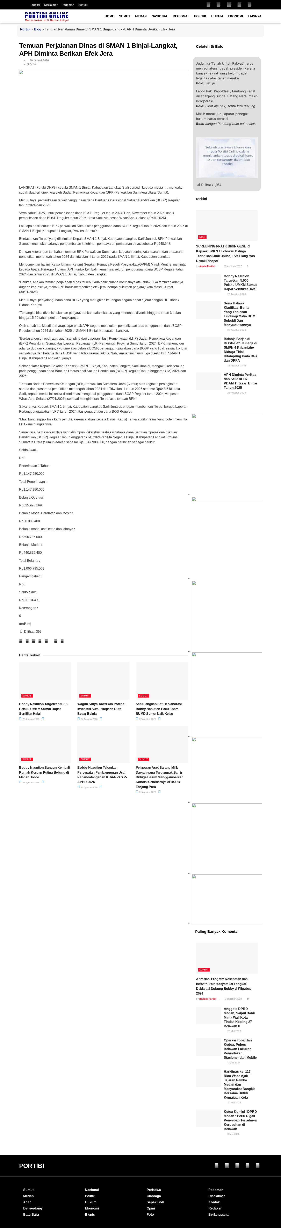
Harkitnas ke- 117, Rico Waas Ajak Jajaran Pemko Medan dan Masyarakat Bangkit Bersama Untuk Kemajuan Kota (239, 1084)
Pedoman (68, 4)
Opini (151, 1208)
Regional (181, 16)
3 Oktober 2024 (233, 998)
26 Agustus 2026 (30, 719)
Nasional (160, 16)
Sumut (124, 16)
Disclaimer (51, 4)
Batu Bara (31, 1214)
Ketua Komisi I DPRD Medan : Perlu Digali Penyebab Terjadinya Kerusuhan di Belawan (240, 1120)
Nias (202, 237)
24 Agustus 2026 (89, 719)
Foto (150, 1214)
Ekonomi (235, 16)
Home (109, 16)
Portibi (25, 29)
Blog (37, 29)
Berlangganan (219, 1214)
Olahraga (154, 1196)
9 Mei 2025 (233, 1134)
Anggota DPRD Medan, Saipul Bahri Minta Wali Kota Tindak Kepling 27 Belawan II (239, 1017)
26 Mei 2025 (234, 1031)
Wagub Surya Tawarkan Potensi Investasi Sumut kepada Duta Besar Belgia (101, 708)
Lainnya (254, 16)
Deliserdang (32, 1208)
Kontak (82, 4)
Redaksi (34, 4)
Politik (200, 16)
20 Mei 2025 (234, 1102)
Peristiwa (154, 1190)
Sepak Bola (156, 1202)
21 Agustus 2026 (30, 782)
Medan (141, 16)
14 (247, 998)
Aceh (27, 1202)
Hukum (217, 16)
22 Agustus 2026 (147, 719)
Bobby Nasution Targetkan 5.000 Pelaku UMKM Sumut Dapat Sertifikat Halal (43, 708)
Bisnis (90, 1214)
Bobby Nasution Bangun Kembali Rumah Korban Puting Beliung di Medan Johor (44, 772)
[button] (20, 640)
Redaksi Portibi (207, 998)
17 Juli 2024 (233, 1062)
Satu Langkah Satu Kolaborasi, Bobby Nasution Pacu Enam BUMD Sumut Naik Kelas (159, 708)
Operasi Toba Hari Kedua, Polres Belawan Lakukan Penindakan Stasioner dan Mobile (240, 1049)
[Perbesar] (256, 743)
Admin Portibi (207, 266)
